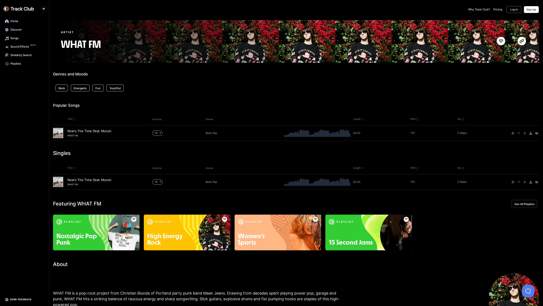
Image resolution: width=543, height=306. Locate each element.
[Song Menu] (536, 133)
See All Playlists (524, 204)
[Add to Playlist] (524, 133)
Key (460, 119)
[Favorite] (518, 133)
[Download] (530, 133)
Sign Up (531, 9)
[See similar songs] (512, 133)
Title (69, 119)
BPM (413, 119)
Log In (514, 9)
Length (357, 119)
